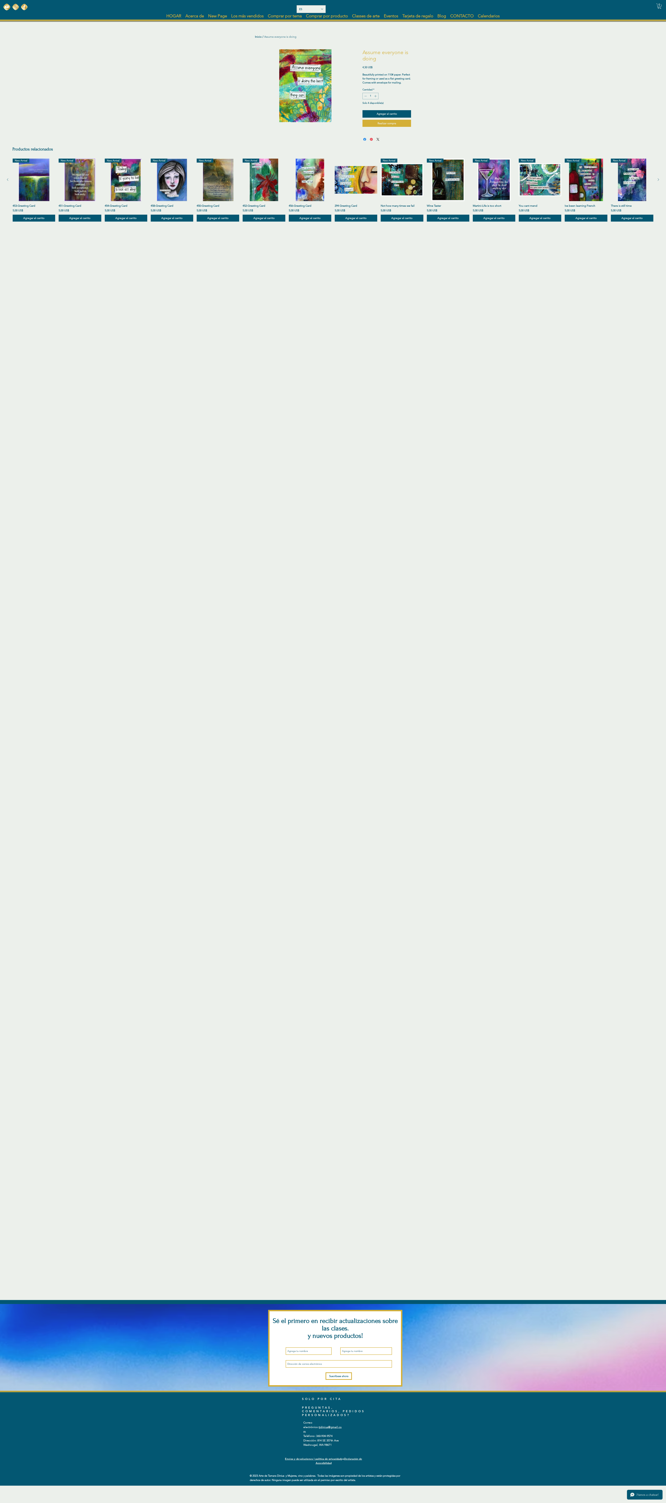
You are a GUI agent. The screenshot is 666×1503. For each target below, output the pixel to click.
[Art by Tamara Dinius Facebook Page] (24, 6)
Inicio (258, 36)
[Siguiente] (658, 180)
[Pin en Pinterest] (371, 139)
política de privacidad (328, 1458)
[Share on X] (378, 139)
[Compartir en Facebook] (365, 139)
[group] (333, 190)
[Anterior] (8, 180)
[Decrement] (365, 96)
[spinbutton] (370, 96)
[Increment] (376, 96)
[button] (659, 6)
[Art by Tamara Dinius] (6, 6)
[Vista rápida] (310, 180)
